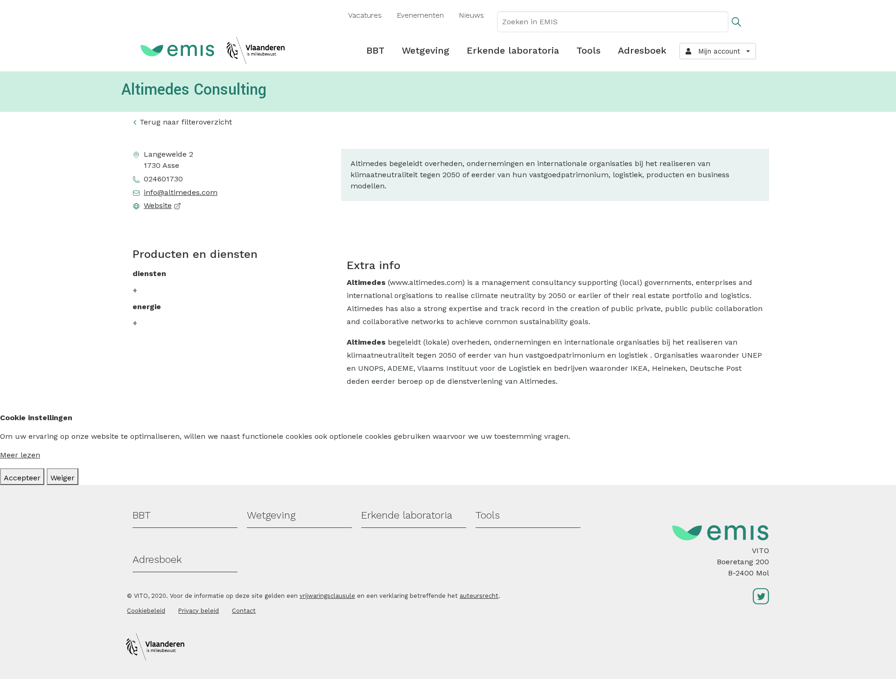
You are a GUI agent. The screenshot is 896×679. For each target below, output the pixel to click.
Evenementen (420, 15)
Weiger (62, 477)
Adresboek (642, 50)
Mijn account (716, 51)
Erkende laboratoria (513, 50)
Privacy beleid (198, 610)
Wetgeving (425, 50)
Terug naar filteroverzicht (186, 122)
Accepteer (22, 477)
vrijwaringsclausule (327, 595)
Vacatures (365, 15)
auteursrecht (479, 595)
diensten (149, 273)
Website (158, 205)
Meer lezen (20, 454)
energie (147, 306)
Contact (244, 610)
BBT (375, 50)
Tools (588, 50)
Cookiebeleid (146, 610)
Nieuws (471, 15)
